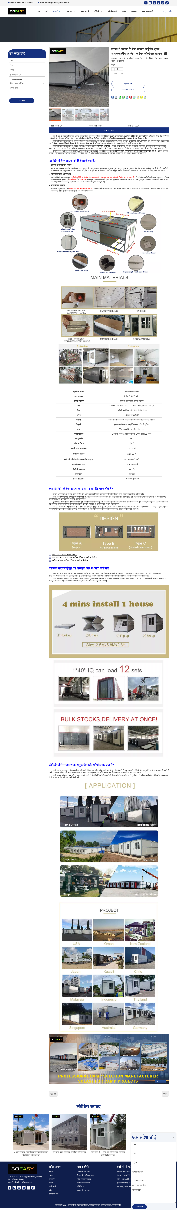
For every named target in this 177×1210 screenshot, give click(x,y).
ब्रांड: (91, 126)
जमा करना (21, 100)
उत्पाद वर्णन (109, 130)
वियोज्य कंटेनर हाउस (83, 1183)
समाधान (51, 1175)
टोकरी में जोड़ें (127, 90)
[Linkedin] (150, 2)
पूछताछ (126, 83)
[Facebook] (146, 2)
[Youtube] (154, 2)
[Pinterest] (162, 2)
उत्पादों (51, 1171)
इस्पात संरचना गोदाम (83, 1190)
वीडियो (51, 1183)
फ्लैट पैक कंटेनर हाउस (84, 1179)
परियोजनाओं (52, 1186)
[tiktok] (167, 2)
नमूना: (53, 126)
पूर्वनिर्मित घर (81, 1186)
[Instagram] (158, 2)
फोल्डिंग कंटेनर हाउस (83, 1171)
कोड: (129, 126)
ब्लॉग (50, 1190)
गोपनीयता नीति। (117, 1205)
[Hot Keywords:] (164, 12)
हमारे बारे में (52, 1179)
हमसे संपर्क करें (53, 1194)
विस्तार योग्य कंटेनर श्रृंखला (85, 1175)
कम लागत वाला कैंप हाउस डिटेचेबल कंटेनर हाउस (69, 1152)
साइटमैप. (109, 1205)
